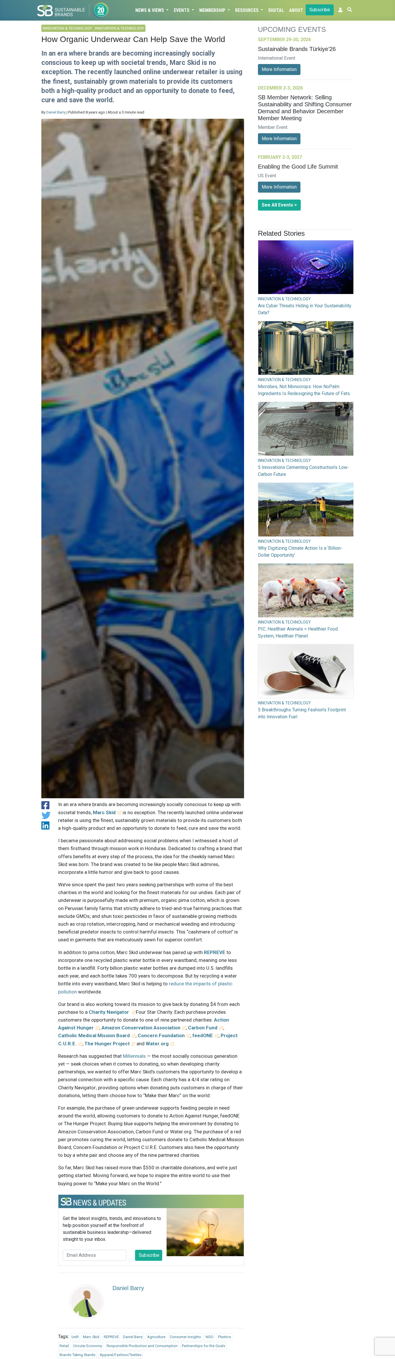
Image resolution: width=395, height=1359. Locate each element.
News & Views (150, 10)
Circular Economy (87, 1346)
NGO (209, 1337)
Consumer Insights (185, 1337)
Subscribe (319, 9)
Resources (247, 10)
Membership (212, 10)
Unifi (75, 1337)
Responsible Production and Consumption (142, 1346)
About (296, 10)
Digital (276, 10)
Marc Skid (91, 1337)
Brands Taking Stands (77, 1355)
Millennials (134, 1056)
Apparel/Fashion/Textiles (121, 1355)
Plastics (224, 1337)
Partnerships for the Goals (203, 1346)
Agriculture (156, 1337)
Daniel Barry (56, 112)
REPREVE (111, 1337)
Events (182, 10)
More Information (279, 69)
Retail (64, 1346)
